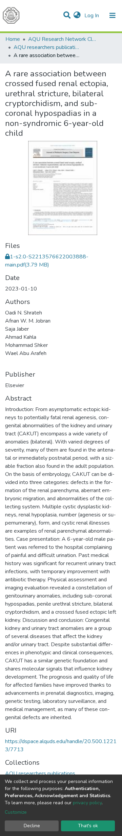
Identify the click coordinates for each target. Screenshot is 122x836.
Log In (92, 15)
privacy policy (87, 803)
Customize (16, 812)
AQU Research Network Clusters (62, 39)
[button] (77, 15)
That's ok (88, 825)
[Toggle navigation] (112, 15)
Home (12, 39)
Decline (32, 825)
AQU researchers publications (47, 47)
